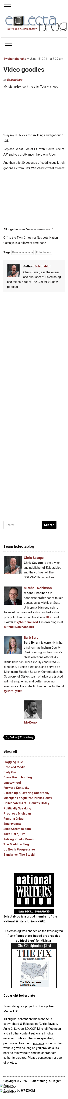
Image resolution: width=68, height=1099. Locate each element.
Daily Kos (9, 772)
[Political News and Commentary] (36, 23)
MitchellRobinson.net (19, 627)
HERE (49, 617)
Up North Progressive (19, 849)
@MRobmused (27, 622)
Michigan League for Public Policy (27, 798)
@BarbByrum (13, 691)
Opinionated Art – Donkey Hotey (26, 803)
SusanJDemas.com (17, 829)
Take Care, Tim (14, 834)
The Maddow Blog (16, 844)
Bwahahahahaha (14, 59)
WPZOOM (28, 1090)
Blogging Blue (13, 762)
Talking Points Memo (18, 839)
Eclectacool (43, 252)
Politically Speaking (17, 808)
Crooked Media (14, 767)
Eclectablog (14, 80)
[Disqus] (34, 351)
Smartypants (12, 824)
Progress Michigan (17, 813)
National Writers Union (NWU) (24, 921)
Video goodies (23, 69)
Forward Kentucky (16, 788)
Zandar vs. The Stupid (19, 854)
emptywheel (12, 782)
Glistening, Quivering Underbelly (26, 793)
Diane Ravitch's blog (17, 777)
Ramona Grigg (13, 818)
